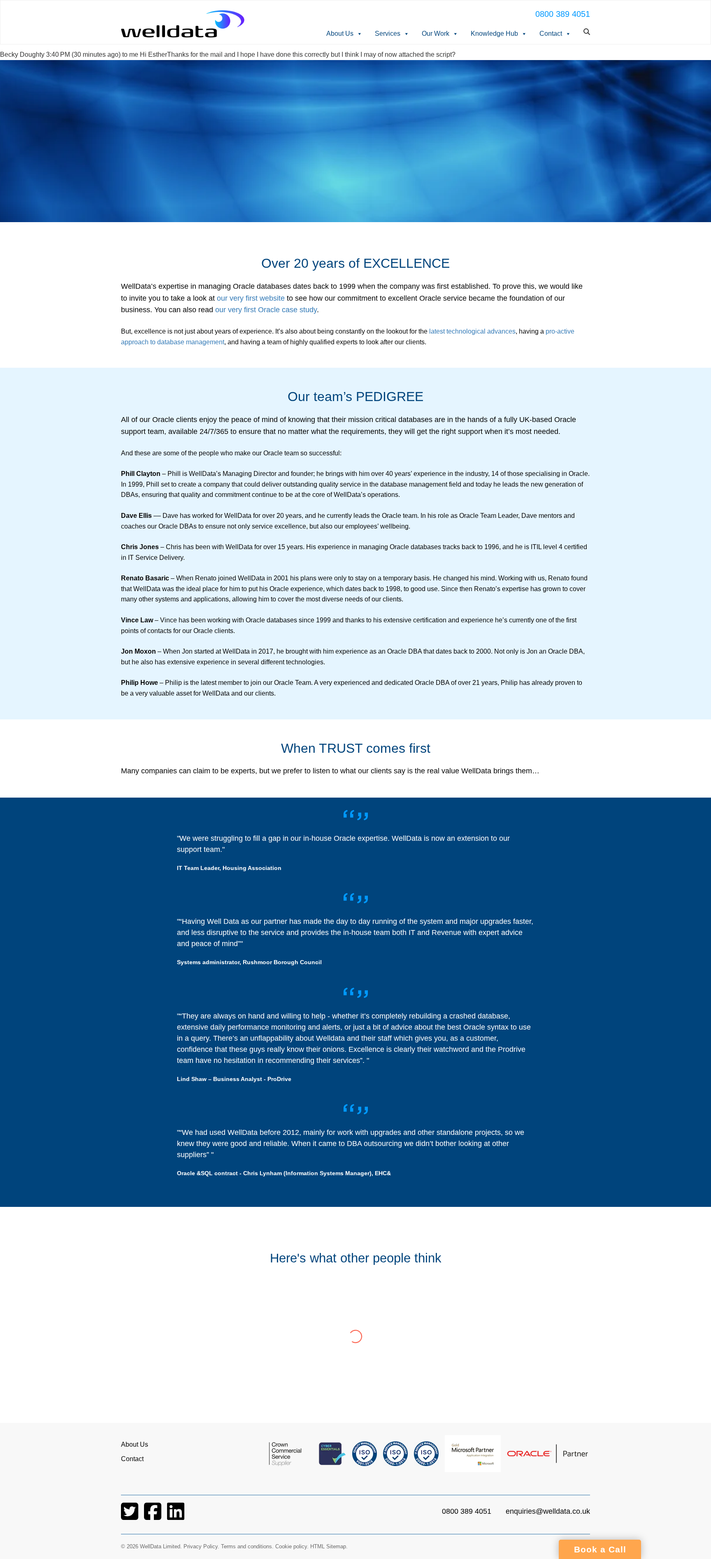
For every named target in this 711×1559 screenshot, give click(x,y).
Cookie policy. (292, 1546)
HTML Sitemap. (329, 1546)
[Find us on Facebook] (153, 1516)
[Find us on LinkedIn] (175, 1516)
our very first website (251, 298)
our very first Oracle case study (265, 310)
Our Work (435, 33)
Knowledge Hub (494, 33)
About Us (339, 33)
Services (387, 33)
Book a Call (600, 1549)
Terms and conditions (246, 1546)
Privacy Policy (201, 1546)
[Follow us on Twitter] (130, 1516)
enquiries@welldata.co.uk (548, 1511)
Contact (550, 33)
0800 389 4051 (562, 14)
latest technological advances (472, 331)
